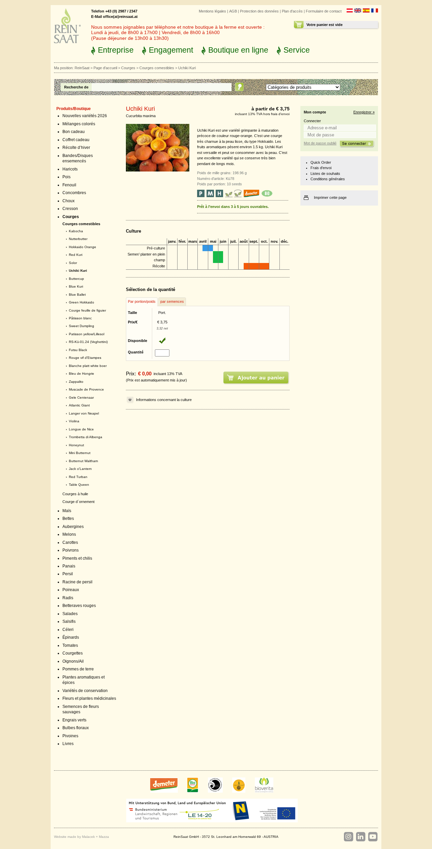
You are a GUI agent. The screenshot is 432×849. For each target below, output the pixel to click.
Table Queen (79, 484)
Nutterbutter (78, 239)
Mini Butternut (79, 453)
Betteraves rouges (79, 605)
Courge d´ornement (78, 502)
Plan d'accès (292, 11)
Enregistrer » (364, 112)
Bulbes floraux (75, 727)
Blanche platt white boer (88, 366)
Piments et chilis (77, 558)
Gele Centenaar (81, 397)
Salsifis (69, 621)
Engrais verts (74, 720)
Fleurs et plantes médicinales (89, 698)
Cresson (70, 208)
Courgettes (72, 653)
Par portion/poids (142, 301)
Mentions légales (212, 11)
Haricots (70, 169)
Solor (73, 263)
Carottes (70, 542)
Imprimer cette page (330, 197)
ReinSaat (82, 68)
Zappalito (76, 381)
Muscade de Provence (86, 389)
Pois (66, 177)
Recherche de (76, 87)
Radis (67, 597)
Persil (67, 574)
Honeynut (76, 445)
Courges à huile (75, 494)
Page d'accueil (105, 68)
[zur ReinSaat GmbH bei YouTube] (372, 836)
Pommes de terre (78, 669)
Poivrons (70, 550)
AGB (233, 11)
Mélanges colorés (78, 124)
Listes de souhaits (325, 173)
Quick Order (320, 162)
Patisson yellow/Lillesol (86, 334)
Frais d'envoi (320, 168)
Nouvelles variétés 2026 (84, 115)
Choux (68, 200)
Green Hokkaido (81, 302)
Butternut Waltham (83, 461)
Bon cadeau (73, 131)
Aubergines (73, 526)
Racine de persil (77, 582)
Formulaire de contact (324, 11)
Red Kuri (75, 255)
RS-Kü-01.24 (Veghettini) (88, 342)
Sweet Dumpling (81, 326)
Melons (69, 534)
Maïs (66, 510)
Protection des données (259, 11)
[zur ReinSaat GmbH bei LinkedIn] (360, 836)
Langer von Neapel (84, 413)
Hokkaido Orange (82, 247)
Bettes (68, 518)
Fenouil (69, 185)
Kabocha (76, 231)
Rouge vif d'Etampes (85, 358)
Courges (128, 68)
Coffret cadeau (75, 139)
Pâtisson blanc (80, 318)
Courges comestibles (156, 68)
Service (297, 50)
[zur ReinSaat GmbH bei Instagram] (348, 836)
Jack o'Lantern (80, 469)
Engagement (171, 50)
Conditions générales (327, 179)
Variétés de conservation (85, 690)
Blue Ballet (77, 294)
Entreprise (116, 50)
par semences (172, 301)
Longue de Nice (81, 429)
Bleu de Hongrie (81, 373)
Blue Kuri (76, 286)
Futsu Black (78, 350)
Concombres (74, 192)
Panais (68, 566)
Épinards (70, 637)
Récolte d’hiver (76, 147)
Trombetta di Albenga (85, 437)
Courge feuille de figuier (87, 310)
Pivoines (70, 736)
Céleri (68, 629)
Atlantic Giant (79, 405)
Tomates (70, 645)
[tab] (142, 301)
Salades (70, 613)
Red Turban (78, 477)
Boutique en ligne (238, 50)
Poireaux (70, 589)
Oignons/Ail (73, 661)
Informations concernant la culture (164, 400)
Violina (74, 421)
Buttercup (76, 279)
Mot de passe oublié (320, 143)
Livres (68, 743)
